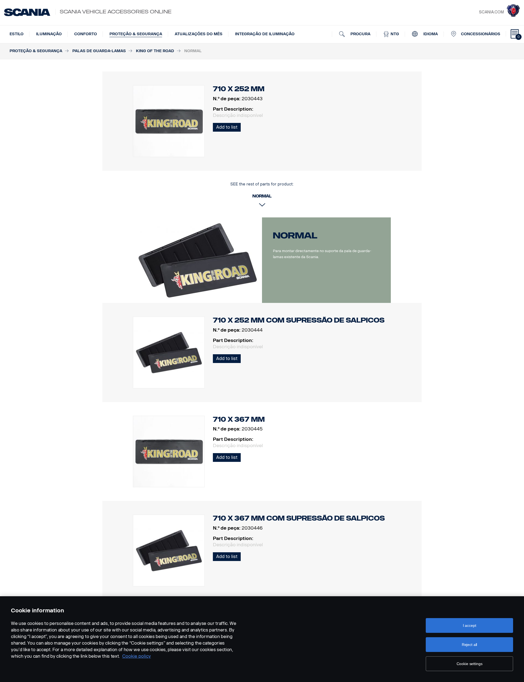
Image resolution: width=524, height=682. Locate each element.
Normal (295, 235)
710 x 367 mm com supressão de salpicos (299, 518)
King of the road (155, 51)
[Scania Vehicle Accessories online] (27, 12)
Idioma (430, 34)
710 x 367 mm (239, 419)
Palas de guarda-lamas (99, 51)
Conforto (85, 34)
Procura (359, 34)
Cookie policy (136, 656)
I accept (469, 625)
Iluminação (49, 34)
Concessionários (480, 34)
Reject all (469, 644)
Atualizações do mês (198, 34)
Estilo (16, 34)
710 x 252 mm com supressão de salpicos (299, 320)
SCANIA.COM (491, 12)
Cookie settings (470, 664)
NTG (394, 34)
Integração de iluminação (264, 34)
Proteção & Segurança (135, 34)
